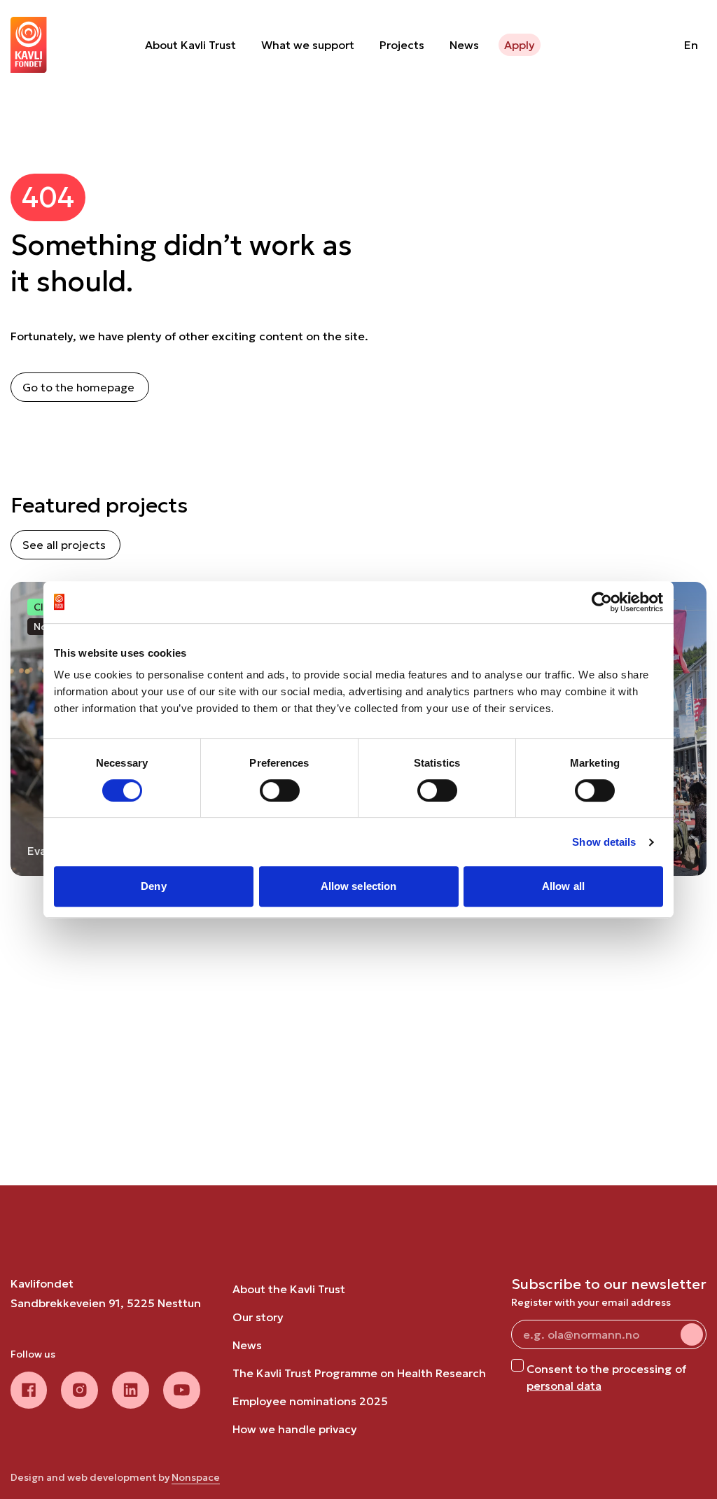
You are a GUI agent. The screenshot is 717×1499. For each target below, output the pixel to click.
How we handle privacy (294, 1429)
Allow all (563, 886)
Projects (402, 45)
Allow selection (359, 886)
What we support (307, 45)
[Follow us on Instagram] (79, 1390)
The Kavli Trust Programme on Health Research (359, 1373)
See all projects (64, 545)
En (691, 45)
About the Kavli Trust (288, 1289)
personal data (564, 1386)
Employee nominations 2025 (310, 1401)
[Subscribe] (692, 1334)
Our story (258, 1317)
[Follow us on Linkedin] (130, 1390)
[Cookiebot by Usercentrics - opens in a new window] (602, 602)
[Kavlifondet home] (29, 45)
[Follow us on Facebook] (29, 1390)
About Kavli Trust (190, 45)
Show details (604, 842)
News (464, 45)
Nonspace (196, 1477)
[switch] (280, 790)
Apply (519, 45)
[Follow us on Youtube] (181, 1390)
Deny (153, 886)
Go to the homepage (78, 387)
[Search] (637, 45)
